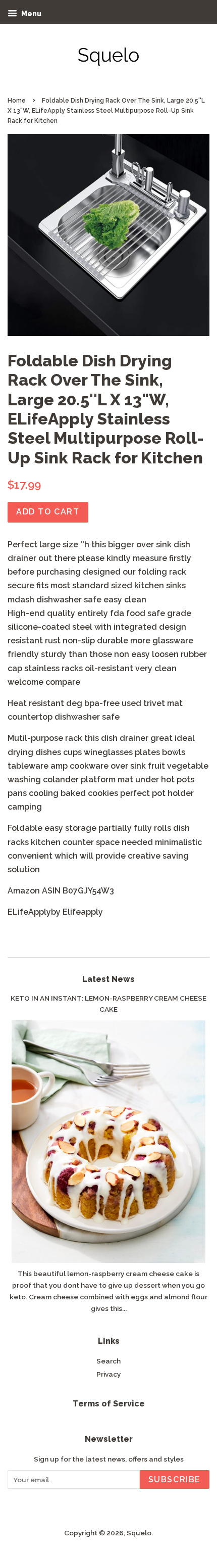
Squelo (139, 1533)
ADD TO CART (48, 511)
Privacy (108, 1374)
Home (17, 100)
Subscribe (174, 1479)
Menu (30, 14)
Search (108, 1361)
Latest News (108, 979)
